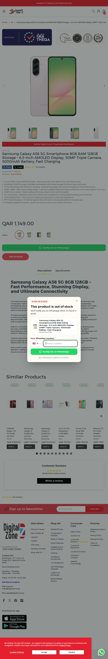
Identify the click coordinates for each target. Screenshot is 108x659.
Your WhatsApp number (42, 338)
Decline (72, 652)
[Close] (77, 301)
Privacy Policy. (65, 645)
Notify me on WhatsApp (56, 351)
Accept (44, 652)
